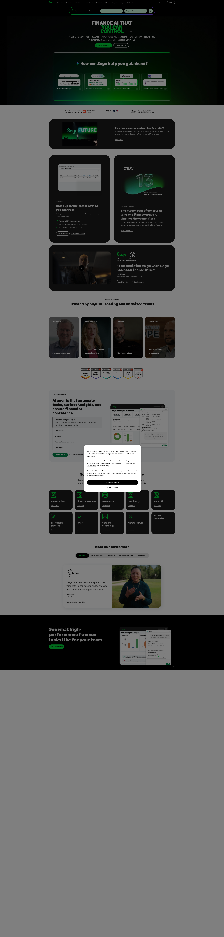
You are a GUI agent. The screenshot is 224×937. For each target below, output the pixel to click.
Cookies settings (112, 487)
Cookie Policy (91, 465)
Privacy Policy (104, 465)
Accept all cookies (112, 482)
